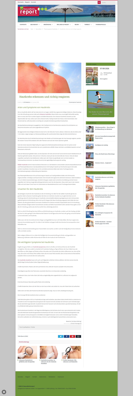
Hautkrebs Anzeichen (25, 260)
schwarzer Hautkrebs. (45, 114)
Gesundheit (34, 24)
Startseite (21, 2)
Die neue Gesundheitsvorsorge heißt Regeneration (105, 137)
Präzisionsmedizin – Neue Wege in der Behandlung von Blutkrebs (105, 128)
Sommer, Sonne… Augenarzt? (103, 163)
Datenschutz (42, 377)
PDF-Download (108, 73)
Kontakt (33, 2)
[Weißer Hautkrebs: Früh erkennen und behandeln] (71, 352)
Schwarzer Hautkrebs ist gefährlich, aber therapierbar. (27, 361)
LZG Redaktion (26, 102)
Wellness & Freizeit (63, 24)
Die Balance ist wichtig (101, 145)
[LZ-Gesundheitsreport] (66, 13)
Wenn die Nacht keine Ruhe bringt (105, 154)
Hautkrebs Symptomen (39, 247)
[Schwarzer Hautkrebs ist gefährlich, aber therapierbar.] (27, 352)
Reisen (77, 24)
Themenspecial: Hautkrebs (75, 102)
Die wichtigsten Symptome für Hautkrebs (103, 213)
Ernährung (47, 24)
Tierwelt (87, 24)
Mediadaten (52, 377)
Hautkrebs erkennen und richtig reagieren (104, 178)
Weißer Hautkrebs (23, 164)
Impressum (61, 377)
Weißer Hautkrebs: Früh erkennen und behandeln (70, 361)
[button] (4, 392)
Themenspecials (101, 24)
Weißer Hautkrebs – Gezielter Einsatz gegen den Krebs (103, 222)
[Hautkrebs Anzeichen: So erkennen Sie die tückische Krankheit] (49, 352)
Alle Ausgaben (103, 79)
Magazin (27, 2)
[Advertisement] (66, 46)
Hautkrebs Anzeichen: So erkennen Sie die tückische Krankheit (48, 361)
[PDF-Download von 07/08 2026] (92, 85)
